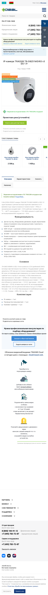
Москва (43, 3)
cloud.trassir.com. (36, 355)
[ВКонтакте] (3, 555)
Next (44, 139)
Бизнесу (5, 504)
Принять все (20, 591)
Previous (40, 139)
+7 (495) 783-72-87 (36, 30)
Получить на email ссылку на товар (14, 128)
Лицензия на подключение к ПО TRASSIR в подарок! (25, 111)
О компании (7, 516)
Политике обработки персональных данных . (23, 586)
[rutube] (14, 555)
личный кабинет (26, 387)
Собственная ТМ (9, 508)
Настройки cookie (8, 570)
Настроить (7, 591)
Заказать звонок (9, 549)
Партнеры (6, 500)
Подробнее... (19, 196)
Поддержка (7, 512)
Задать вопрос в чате (32, 43)
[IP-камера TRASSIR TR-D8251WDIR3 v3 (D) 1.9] (24, 89)
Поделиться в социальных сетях (13, 131)
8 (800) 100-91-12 (37, 25)
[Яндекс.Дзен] (9, 555)
